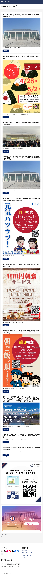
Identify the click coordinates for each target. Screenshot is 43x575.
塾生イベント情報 (5, 1)
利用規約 (24, 557)
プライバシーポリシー (26, 555)
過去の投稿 (6, 456)
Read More (6, 50)
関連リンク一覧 (25, 554)
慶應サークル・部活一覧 (27, 552)
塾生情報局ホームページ (27, 550)
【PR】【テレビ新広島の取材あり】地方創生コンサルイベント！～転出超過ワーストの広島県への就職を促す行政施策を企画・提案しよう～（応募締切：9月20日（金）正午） (21, 399)
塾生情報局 (13, 563)
